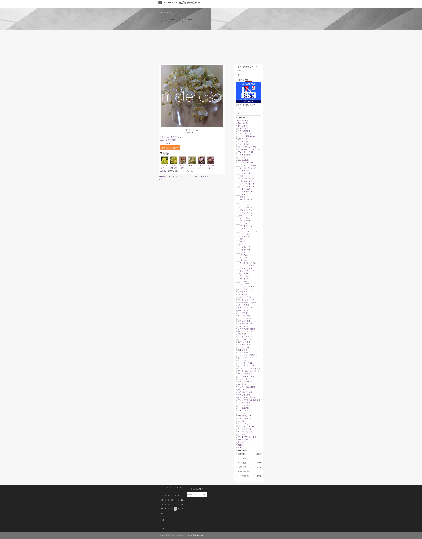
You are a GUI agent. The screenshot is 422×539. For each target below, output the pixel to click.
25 (165, 509)
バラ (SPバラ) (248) (245, 392)
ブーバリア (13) (244, 405)
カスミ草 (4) (242, 292)
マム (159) (241, 413)
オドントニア (245, 189)
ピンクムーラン (246, 210)
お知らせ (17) (243, 125)
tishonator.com (198, 535)
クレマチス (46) (244, 315)
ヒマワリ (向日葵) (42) (246, 397)
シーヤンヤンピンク (248, 168)
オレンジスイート (247, 265)
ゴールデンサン (246, 236)
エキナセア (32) (244, 154)
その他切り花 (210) (245, 128)
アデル (242, 228)
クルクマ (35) (243, 313)
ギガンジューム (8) (245, 307)
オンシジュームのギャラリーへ (172, 137)
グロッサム (244, 257)
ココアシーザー (246, 207)
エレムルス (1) (243, 160)
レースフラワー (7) (245, 434)
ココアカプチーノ (247, 286)
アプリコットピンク (248, 186)
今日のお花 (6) (243, 439)
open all (238, 120)
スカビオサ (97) (244, 342)
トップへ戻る (165, 143)
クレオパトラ (245, 247)
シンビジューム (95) (245, 331)
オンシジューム (171, 12)
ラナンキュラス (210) (246, 426)
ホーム (161, 528)
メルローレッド (246, 234)
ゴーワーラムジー (247, 178)
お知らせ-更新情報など (169, 140)
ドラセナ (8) (242, 379)
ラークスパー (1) (244, 429)
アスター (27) (243, 139)
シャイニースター (247, 268)
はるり (242, 244)
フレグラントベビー (248, 183)
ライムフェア (245, 205)
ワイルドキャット (247, 226)
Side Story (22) (243, 123)
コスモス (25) (243, 326)
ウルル (242, 252)
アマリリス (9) (243, 144)
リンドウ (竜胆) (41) (245, 431)
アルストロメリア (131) (247, 147)
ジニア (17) (242, 334)
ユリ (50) (241, 421)
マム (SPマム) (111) (245, 416)
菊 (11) (240, 445)
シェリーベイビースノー (249, 231)
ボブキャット (245, 220)
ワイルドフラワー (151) (247, 437)
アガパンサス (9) (244, 133)
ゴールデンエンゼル (248, 165)
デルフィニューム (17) (246, 365)
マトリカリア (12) (245, 410)
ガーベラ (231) (243, 305)
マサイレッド (245, 249)
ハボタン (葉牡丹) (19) (246, 387)
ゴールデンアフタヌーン (249, 263)
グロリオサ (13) (244, 321)
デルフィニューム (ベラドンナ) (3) (251, 371)
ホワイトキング (246, 278)
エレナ (242, 202)
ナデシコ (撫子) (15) (245, 381)
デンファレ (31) (244, 373)
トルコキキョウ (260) (246, 376)
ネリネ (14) (242, 384)
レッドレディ (245, 223)
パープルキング (246, 181)
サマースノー (245, 276)
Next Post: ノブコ (201, 176)
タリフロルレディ (247, 271)
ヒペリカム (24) (244, 394)
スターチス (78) (244, 344)
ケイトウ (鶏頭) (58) (245, 323)
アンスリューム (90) (245, 152)
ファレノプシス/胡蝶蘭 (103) (249, 400)
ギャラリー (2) (243, 310)
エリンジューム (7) (245, 157)
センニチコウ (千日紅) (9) (247, 355)
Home (161, 12)
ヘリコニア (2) (243, 408)
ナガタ (242, 194)
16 (182, 500)
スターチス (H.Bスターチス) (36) (250, 347)
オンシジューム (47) (245, 162)
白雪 (242, 176)
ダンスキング (245, 281)
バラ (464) (241, 389)
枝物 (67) (241, 442)
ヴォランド (244, 241)
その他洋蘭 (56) (244, 131)
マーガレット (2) (244, 418)
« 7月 (162, 520)
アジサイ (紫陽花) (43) (246, 136)
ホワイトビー (245, 273)
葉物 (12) (241, 447)
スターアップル (246, 191)
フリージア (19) (244, 402)
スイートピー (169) (245, 339)
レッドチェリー (246, 218)
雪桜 (242, 239)
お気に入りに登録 (169, 148)
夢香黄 (242, 197)
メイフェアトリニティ (249, 173)
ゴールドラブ (245, 170)
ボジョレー (244, 260)
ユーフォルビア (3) (245, 423)
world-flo (163, 171)
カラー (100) (242, 294)
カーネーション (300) (246, 300)
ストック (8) (242, 350)
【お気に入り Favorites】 (169, 6)
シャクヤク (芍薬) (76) (246, 329)
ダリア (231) (242, 360)
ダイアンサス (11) (244, 358)
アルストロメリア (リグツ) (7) (249, 149)
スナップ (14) (243, 352)
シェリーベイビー (247, 212)
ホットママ (244, 284)
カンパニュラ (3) (244, 297)
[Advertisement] (211, 46)
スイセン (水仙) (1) (245, 336)
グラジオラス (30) (245, 318)
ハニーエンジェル (247, 215)
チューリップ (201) (245, 363)
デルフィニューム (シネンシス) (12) (251, 368)
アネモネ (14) (243, 141)
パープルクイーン (247, 255)
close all (245, 120)
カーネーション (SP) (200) (247, 302)
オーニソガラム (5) (245, 289)
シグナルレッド (246, 199)
